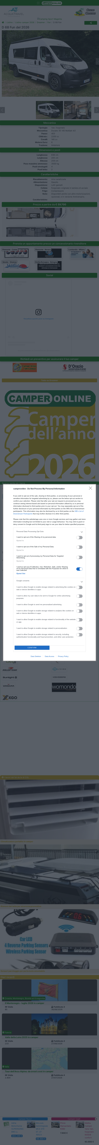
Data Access (49, 656)
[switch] (79, 537)
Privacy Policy (63, 656)
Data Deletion (36, 656)
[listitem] (49, 532)
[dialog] (49, 572)
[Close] (91, 489)
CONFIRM (32, 648)
